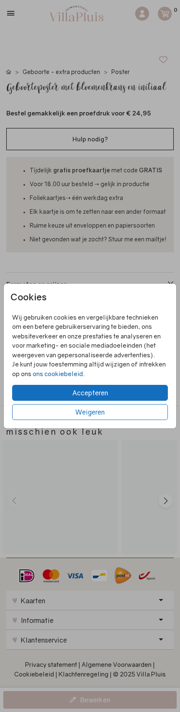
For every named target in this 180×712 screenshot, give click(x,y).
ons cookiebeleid (58, 373)
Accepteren (90, 393)
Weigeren (90, 412)
